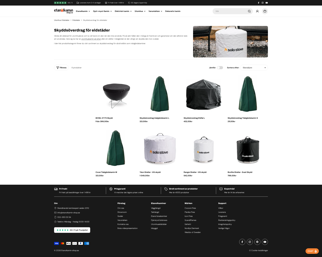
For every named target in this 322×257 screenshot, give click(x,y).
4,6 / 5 (70, 3)
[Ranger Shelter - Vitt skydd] (204, 148)
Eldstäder (76, 20)
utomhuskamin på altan (91, 39)
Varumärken (154, 11)
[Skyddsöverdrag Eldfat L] (204, 94)
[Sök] (249, 11)
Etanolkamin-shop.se (70, 250)
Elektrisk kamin (122, 11)
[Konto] (257, 11)
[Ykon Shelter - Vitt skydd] (160, 148)
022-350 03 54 (64, 217)
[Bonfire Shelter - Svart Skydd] (248, 148)
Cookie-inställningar (259, 250)
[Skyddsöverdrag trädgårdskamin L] (160, 94)
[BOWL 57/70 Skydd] (116, 94)
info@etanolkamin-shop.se (68, 212)
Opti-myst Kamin (101, 11)
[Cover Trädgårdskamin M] (116, 148)
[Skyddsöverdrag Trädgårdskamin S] (248, 94)
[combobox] (233, 11)
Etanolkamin (82, 11)
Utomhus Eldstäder (61, 20)
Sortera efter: (233, 67)
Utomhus (139, 11)
